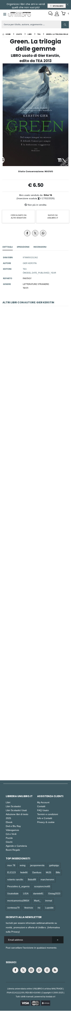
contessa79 (13, 907)
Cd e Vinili (11, 833)
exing (22, 865)
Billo (58, 872)
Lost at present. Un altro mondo (35, 737)
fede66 (24, 872)
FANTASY (27, 278)
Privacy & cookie (45, 822)
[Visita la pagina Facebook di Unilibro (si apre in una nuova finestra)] (15, 970)
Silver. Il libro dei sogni (35, 354)
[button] (65, 14)
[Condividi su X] (35, 233)
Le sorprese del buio (35, 430)
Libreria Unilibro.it (19, 796)
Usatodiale (12, 893)
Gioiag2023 (54, 893)
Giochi (9, 841)
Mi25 (48, 872)
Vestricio (28, 907)
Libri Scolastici (13, 806)
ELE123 (11, 872)
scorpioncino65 (42, 886)
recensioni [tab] (40, 246)
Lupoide (49, 907)
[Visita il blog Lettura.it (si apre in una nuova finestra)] (47, 970)
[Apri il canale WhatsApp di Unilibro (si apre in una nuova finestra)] (39, 970)
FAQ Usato (43, 810)
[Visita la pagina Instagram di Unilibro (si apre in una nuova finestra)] (31, 970)
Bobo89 (32, 879)
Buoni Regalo (13, 849)
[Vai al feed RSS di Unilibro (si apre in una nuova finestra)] (55, 970)
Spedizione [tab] (23, 246)
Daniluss (36, 872)
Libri (8, 802)
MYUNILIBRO (57, 6)
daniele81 (38, 893)
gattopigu (54, 865)
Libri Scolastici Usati (16, 810)
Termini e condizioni (47, 814)
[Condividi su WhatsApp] (43, 233)
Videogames (12, 830)
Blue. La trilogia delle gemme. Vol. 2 (35, 584)
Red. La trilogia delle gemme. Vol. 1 (35, 507)
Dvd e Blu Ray (13, 826)
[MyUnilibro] (57, 14)
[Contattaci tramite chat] (50, 14)
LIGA (25, 893)
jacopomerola (37, 865)
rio (39, 907)
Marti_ (37, 900)
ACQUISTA (37, 377)
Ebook (9, 822)
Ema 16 (48, 195)
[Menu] (4, 14)
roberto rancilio (15, 879)
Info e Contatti (44, 818)
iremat (48, 900)
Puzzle (9, 837)
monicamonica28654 (18, 900)
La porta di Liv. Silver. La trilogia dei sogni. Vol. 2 (35, 660)
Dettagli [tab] (7, 246)
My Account (43, 802)
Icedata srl (50, 996)
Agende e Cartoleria (16, 845)
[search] (65, 24)
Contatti (41, 806)
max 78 (11, 865)
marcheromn (47, 879)
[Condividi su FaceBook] (27, 233)
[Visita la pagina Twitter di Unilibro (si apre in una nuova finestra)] (23, 970)
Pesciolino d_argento (18, 886)
